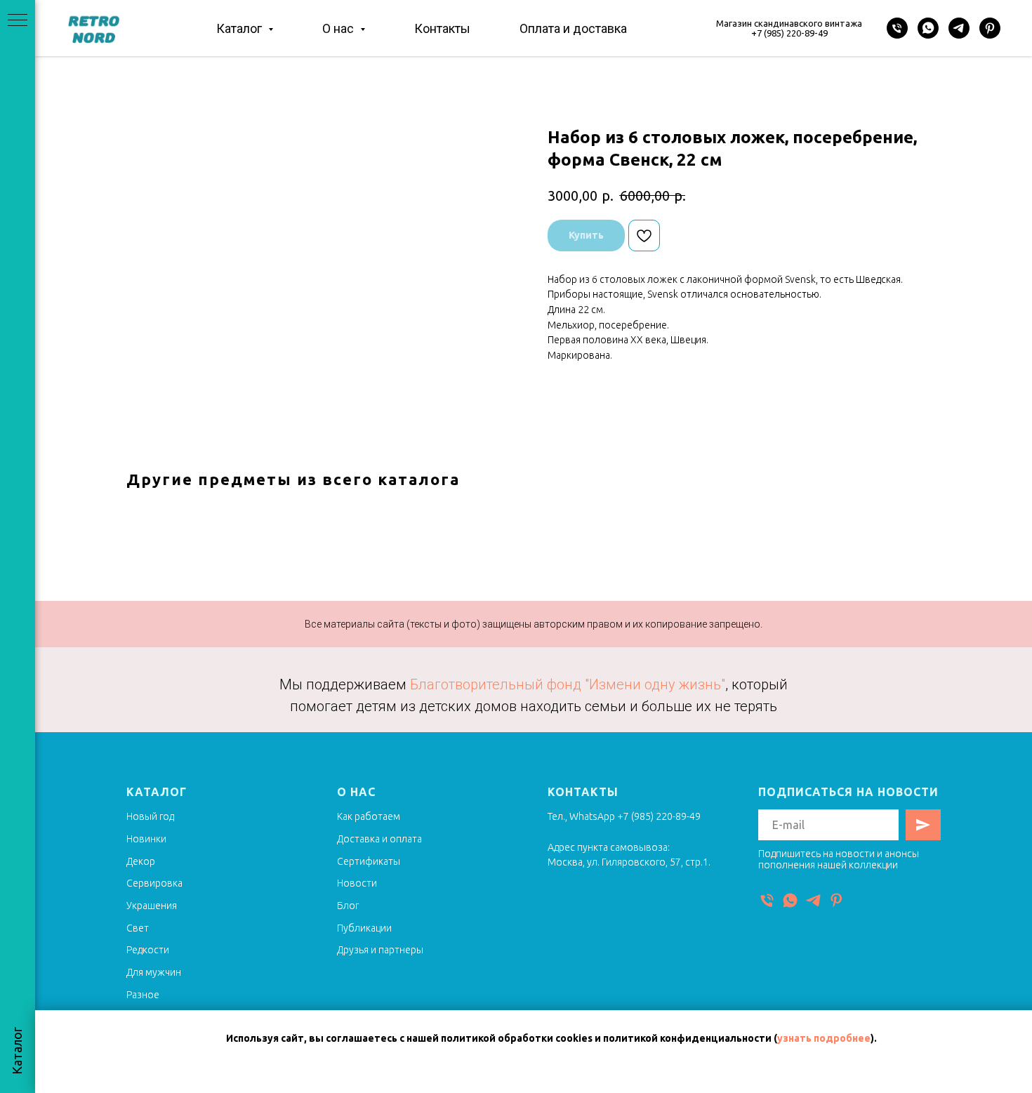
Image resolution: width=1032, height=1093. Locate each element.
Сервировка (154, 883)
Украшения (151, 905)
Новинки (146, 838)
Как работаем (368, 816)
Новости (357, 883)
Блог (348, 905)
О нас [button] (339, 28)
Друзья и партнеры (380, 949)
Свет (137, 928)
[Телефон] (897, 28)
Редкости (147, 949)
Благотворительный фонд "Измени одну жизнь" (567, 684)
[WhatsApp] (928, 28)
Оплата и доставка (573, 28)
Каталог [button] (240, 28)
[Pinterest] (989, 28)
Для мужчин (153, 972)
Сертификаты (368, 861)
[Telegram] (959, 28)
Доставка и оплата (379, 838)
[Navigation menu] (17, 21)
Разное (142, 994)
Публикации (364, 928)
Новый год (150, 816)
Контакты (442, 28)
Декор (140, 861)
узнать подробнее (824, 1038)
